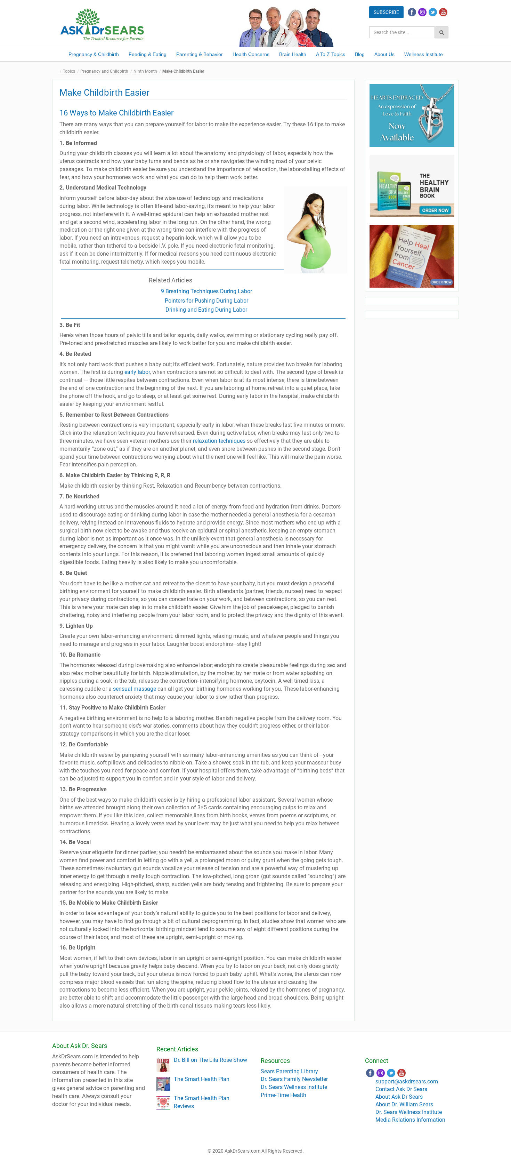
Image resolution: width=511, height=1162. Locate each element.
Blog (360, 54)
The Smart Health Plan (201, 1079)
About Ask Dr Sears (399, 1096)
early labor (137, 372)
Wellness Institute (423, 54)
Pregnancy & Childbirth (93, 54)
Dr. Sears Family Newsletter (294, 1079)
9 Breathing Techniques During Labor (206, 291)
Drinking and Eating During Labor (206, 309)
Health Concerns (251, 54)
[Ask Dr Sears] (102, 24)
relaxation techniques (219, 441)
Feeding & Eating (148, 54)
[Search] (441, 32)
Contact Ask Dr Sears (401, 1089)
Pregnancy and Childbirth (104, 71)
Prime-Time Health (283, 1095)
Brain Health (292, 54)
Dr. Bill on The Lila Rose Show (210, 1060)
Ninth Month (145, 71)
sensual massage (134, 689)
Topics (69, 71)
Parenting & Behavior (199, 54)
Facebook (412, 12)
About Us (384, 54)
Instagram (422, 12)
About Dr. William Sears (404, 1104)
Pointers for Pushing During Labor (206, 300)
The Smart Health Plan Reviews (201, 1102)
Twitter (433, 12)
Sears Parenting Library (289, 1071)
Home (57, 71)
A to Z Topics (330, 54)
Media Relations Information (410, 1119)
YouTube (443, 12)
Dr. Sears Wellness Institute (294, 1087)
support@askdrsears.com (406, 1081)
